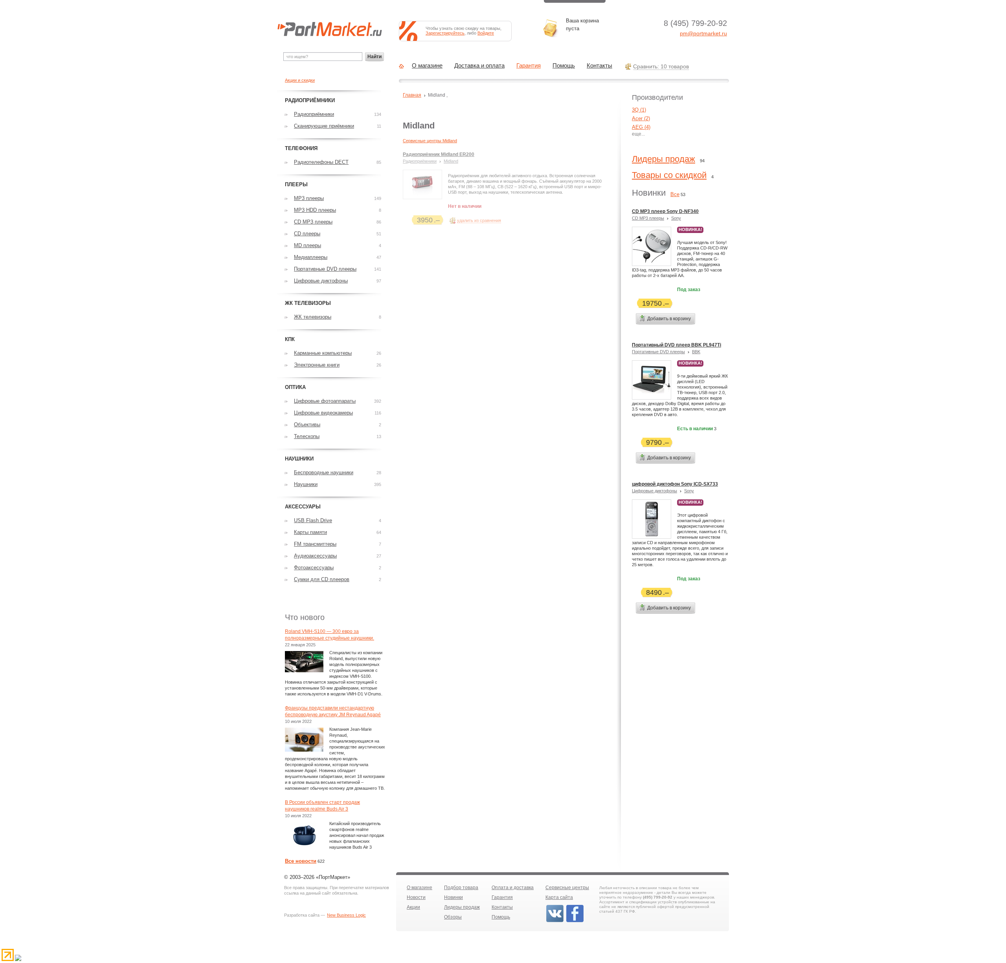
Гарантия (528, 65)
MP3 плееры (309, 198)
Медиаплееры (310, 257)
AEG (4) (641, 127)
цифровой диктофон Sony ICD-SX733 (675, 484)
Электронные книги (317, 365)
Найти (374, 56)
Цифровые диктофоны (654, 490)
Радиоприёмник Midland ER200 (438, 154)
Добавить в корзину (669, 318)
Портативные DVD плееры (658, 351)
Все (674, 194)
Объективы (307, 424)
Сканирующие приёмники (324, 126)
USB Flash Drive (313, 520)
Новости (416, 897)
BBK (696, 351)
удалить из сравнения (479, 220)
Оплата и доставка (513, 887)
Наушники (306, 484)
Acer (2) (641, 118)
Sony (676, 218)
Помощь (564, 65)
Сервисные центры (567, 887)
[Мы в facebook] (574, 921)
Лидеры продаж (663, 159)
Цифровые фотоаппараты (325, 401)
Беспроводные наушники (323, 472)
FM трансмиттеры (315, 544)
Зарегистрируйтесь (445, 33)
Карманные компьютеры (323, 353)
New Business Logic (346, 915)
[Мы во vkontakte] (554, 921)
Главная (412, 95)
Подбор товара (461, 887)
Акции (413, 907)
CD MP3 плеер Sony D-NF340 (665, 211)
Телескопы (306, 436)
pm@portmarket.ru (703, 33)
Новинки (453, 897)
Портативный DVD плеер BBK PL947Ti (676, 345)
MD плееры (307, 245)
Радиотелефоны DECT (321, 162)
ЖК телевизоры (312, 317)
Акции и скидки (300, 80)
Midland (451, 161)
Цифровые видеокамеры (323, 413)
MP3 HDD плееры (315, 210)
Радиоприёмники (420, 161)
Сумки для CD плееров (321, 579)
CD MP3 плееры (648, 218)
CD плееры (307, 234)
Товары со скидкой (669, 175)
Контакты (599, 65)
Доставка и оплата (479, 65)
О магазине (427, 65)
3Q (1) (639, 110)
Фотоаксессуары (314, 567)
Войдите (485, 33)
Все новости (300, 861)
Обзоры (453, 917)
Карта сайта (559, 897)
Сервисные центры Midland (430, 140)
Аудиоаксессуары (315, 556)
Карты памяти (310, 532)
